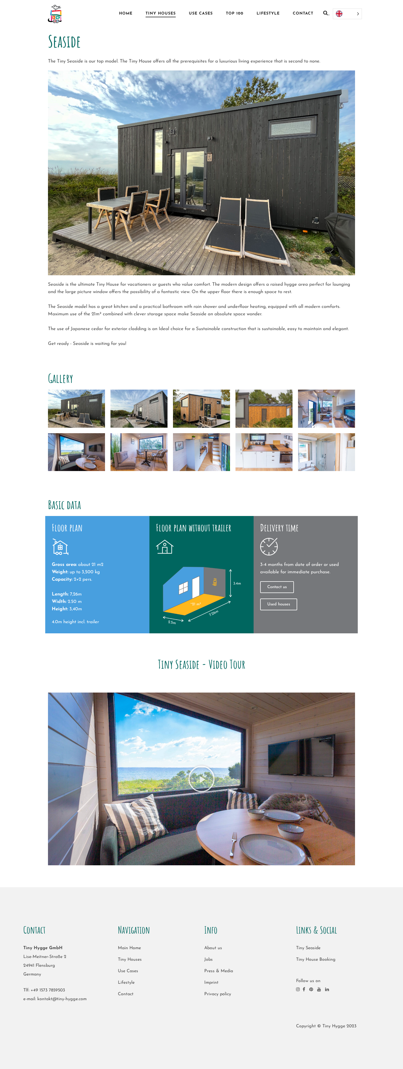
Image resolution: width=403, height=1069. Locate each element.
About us (213, 948)
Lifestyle (126, 982)
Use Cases (128, 971)
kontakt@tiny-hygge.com (62, 999)
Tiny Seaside (308, 948)
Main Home (129, 948)
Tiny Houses (130, 959)
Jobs (208, 959)
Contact (126, 994)
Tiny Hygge (333, 1026)
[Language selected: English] (347, 13)
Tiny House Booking (316, 959)
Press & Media (218, 971)
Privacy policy (217, 994)
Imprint (211, 982)
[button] (201, 779)
